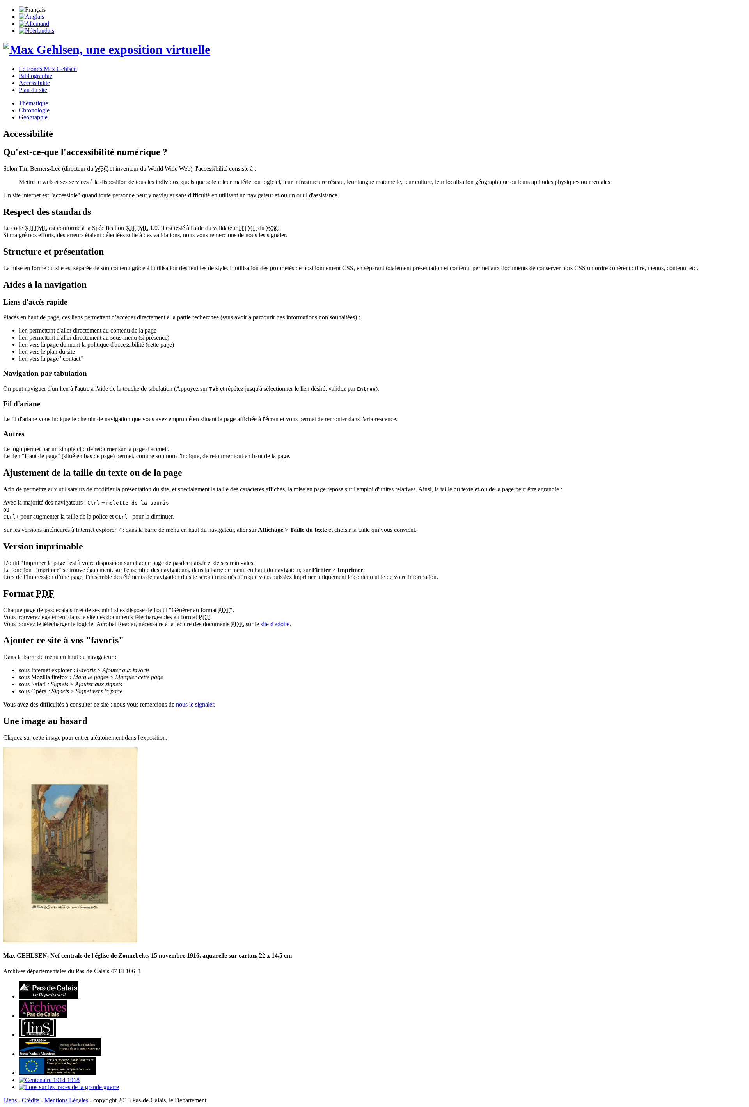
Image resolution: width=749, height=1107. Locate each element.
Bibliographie (35, 76)
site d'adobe (275, 624)
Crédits (30, 1100)
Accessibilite (34, 83)
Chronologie (34, 110)
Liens (10, 1100)
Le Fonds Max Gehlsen (48, 69)
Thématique (33, 103)
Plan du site (33, 90)
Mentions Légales (66, 1100)
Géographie (33, 117)
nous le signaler (195, 704)
